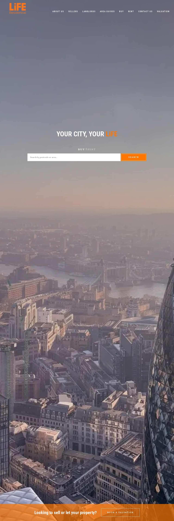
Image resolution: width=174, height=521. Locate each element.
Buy (121, 11)
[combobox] (74, 157)
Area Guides (107, 11)
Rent (131, 11)
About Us (58, 11)
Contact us (145, 11)
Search (133, 157)
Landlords (89, 11)
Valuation (163, 11)
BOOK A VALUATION (120, 512)
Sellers (73, 11)
